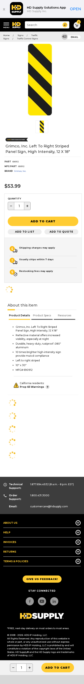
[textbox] (19, 206)
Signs (20, 35)
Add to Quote (61, 231)
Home (6, 35)
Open (75, 9)
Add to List (24, 231)
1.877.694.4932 (39, 484)
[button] (65, 24)
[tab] (19, 316)
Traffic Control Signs (27, 38)
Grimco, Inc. (20, 171)
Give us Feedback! (42, 579)
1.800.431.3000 (39, 495)
